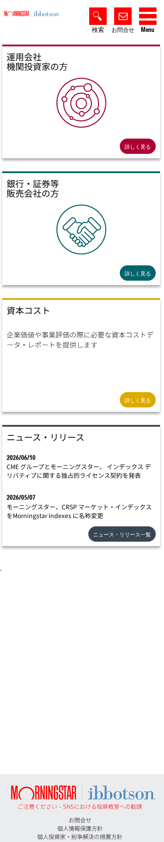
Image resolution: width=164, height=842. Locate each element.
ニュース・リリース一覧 (122, 534)
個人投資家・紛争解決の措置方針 (79, 836)
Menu (147, 30)
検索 (98, 30)
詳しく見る (138, 146)
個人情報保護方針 (80, 828)
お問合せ (123, 30)
